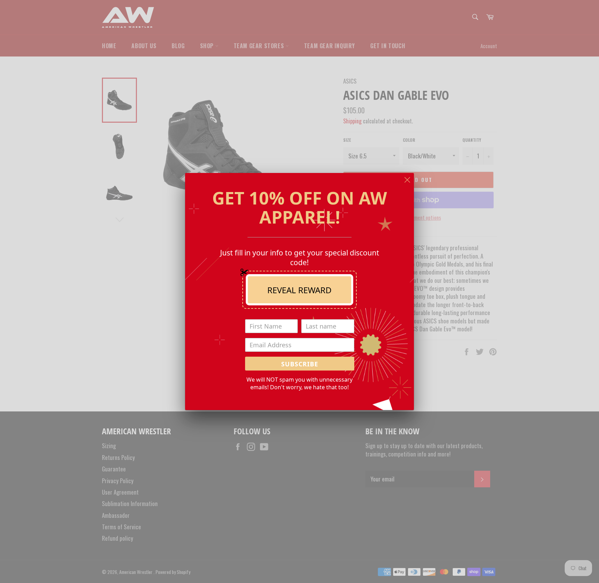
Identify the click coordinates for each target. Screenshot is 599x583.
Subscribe (299, 364)
